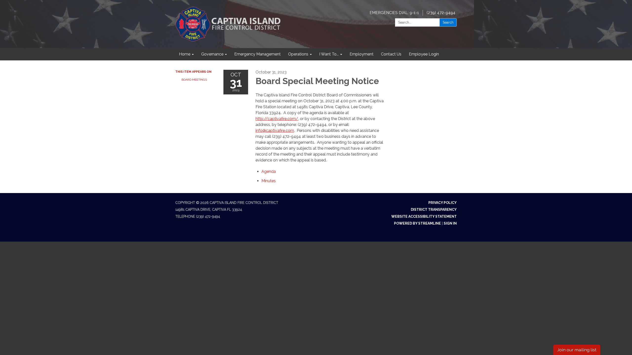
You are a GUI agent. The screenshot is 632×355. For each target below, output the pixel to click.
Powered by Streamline (417, 223)
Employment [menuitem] (362, 54)
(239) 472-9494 (441, 12)
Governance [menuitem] (212, 54)
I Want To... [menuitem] (329, 54)
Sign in (450, 223)
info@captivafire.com (275, 130)
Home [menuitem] (184, 54)
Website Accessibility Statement (424, 216)
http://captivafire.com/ (277, 118)
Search (448, 22)
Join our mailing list (576, 349)
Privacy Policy (442, 203)
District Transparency (434, 210)
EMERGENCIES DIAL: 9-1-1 (394, 12)
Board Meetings (194, 79)
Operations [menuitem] (298, 54)
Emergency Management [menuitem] (257, 54)
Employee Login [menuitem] (424, 54)
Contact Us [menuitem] (391, 54)
